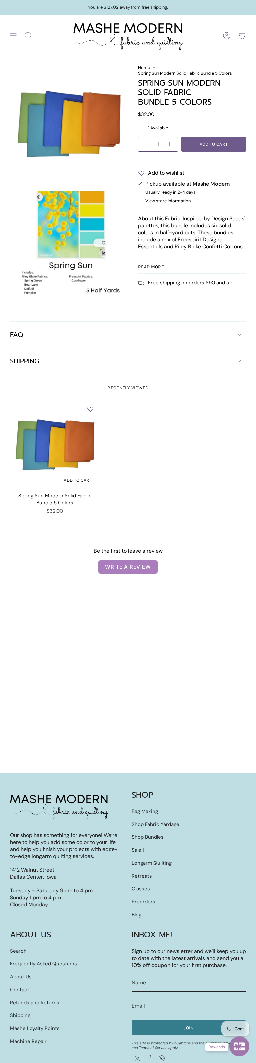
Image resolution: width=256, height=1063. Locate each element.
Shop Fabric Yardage (155, 824)
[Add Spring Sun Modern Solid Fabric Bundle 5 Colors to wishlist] (90, 409)
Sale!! (138, 850)
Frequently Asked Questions (43, 963)
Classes (141, 888)
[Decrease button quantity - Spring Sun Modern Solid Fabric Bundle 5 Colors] (146, 144)
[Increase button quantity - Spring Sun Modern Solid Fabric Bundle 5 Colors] (170, 144)
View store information (168, 201)
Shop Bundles (148, 837)
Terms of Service (153, 1047)
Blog (136, 914)
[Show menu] (13, 36)
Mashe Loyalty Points (35, 1028)
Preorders (143, 901)
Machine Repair (28, 1041)
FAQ (16, 335)
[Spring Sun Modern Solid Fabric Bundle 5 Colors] (55, 444)
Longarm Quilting (152, 863)
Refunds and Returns (34, 1002)
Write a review (128, 566)
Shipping (24, 361)
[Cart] (242, 36)
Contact (19, 989)
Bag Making (145, 811)
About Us (21, 976)
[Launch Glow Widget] (239, 1046)
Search (18, 951)
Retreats (142, 876)
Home (144, 67)
